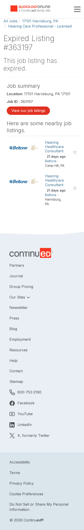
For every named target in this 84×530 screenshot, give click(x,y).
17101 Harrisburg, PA (40, 21)
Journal (16, 276)
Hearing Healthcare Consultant (54, 146)
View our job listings (28, 110)
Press (14, 318)
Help (13, 360)
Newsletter (18, 307)
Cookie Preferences (26, 494)
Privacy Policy (21, 483)
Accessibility (19, 462)
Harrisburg (52, 199)
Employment (20, 339)
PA (62, 165)
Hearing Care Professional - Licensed (40, 26)
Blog (13, 328)
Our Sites (17, 297)
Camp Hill (52, 165)
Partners (16, 265)
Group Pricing (21, 286)
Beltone (50, 161)
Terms (14, 472)
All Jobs (10, 21)
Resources (18, 350)
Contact (16, 371)
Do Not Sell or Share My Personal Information (38, 507)
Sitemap (16, 381)
